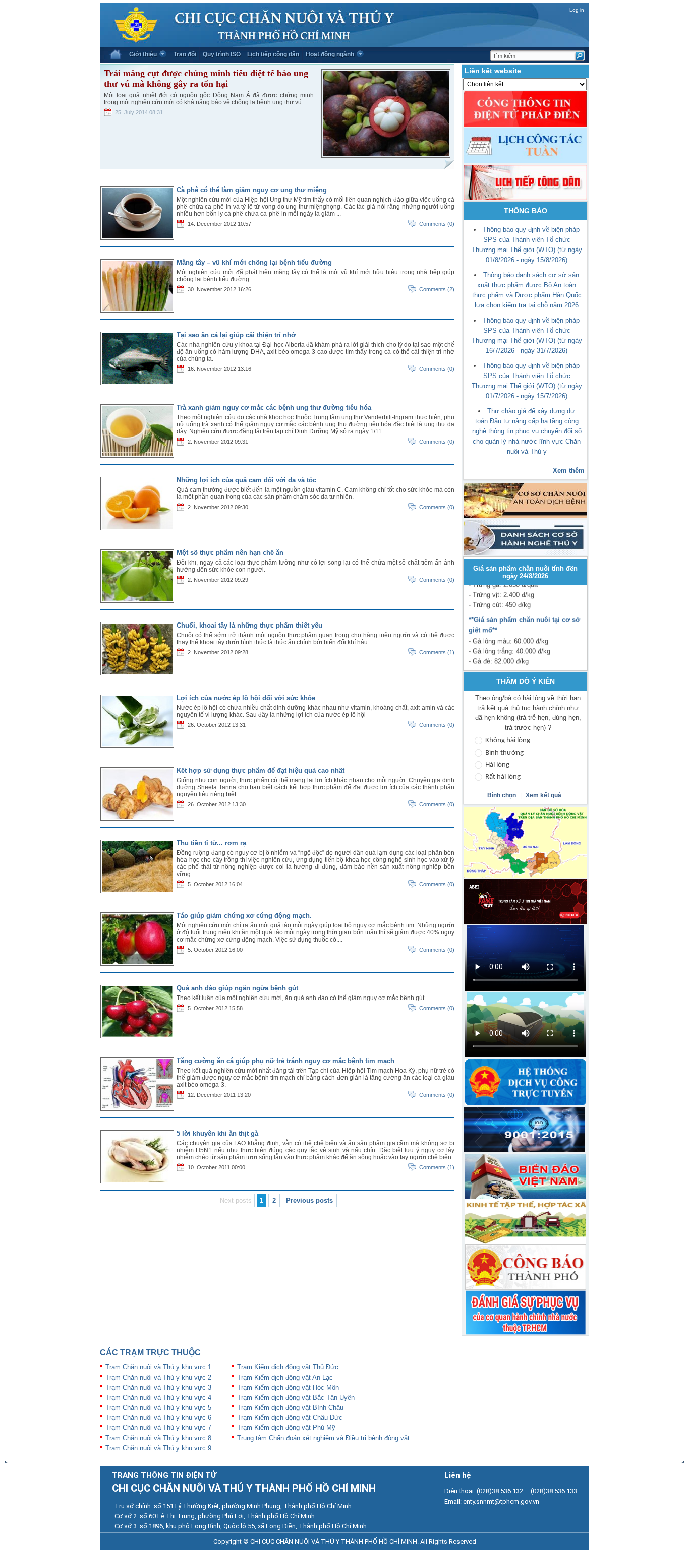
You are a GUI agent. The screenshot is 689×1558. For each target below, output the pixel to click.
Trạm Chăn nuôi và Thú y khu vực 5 (158, 1407)
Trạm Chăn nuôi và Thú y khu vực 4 (158, 1397)
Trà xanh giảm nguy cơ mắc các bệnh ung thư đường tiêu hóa (274, 407)
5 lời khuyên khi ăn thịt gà (217, 1133)
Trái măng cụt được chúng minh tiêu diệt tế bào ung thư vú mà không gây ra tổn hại (206, 78)
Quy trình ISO (222, 54)
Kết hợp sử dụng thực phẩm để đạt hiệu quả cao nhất (260, 770)
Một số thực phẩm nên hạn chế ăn (230, 552)
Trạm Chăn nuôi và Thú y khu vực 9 (158, 1448)
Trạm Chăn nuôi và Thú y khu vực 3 (158, 1387)
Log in (576, 10)
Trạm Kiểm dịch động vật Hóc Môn (288, 1387)
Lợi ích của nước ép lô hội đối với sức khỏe (246, 698)
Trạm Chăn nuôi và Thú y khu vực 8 (158, 1438)
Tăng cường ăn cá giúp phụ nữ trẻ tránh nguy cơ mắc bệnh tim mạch (285, 1061)
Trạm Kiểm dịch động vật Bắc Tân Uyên (296, 1397)
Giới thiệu (143, 54)
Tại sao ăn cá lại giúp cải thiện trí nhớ (236, 335)
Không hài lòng (507, 740)
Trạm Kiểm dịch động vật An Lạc (285, 1377)
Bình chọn (502, 795)
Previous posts (309, 1200)
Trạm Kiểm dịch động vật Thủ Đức (287, 1367)
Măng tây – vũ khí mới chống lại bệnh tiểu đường (254, 262)
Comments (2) (436, 289)
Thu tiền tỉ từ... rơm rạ (211, 843)
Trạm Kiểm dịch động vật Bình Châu (290, 1407)
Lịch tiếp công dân (273, 54)
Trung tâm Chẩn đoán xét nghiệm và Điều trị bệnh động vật (323, 1438)
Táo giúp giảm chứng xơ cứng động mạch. (244, 915)
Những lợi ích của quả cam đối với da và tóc (246, 480)
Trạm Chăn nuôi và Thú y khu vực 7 (158, 1427)
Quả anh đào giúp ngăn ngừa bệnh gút (237, 988)
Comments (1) (436, 652)
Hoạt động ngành (330, 54)
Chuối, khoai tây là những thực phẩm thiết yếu (249, 625)
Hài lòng (497, 765)
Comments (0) (436, 224)
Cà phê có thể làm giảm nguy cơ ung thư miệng (252, 190)
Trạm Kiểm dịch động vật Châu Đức (289, 1417)
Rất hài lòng (503, 777)
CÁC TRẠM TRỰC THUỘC (150, 1352)
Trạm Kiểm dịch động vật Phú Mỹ (286, 1427)
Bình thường (504, 753)
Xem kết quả (543, 795)
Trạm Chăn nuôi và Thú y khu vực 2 (158, 1377)
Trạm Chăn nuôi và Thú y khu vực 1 (158, 1367)
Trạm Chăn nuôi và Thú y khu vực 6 (158, 1417)
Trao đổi (185, 54)
